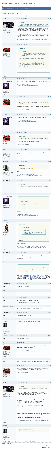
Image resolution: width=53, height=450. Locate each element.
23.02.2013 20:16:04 (22, 78)
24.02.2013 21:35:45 (22, 342)
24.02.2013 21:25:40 (22, 312)
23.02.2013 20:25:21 (22, 114)
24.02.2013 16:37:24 (22, 252)
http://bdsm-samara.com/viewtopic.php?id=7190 (35, 276)
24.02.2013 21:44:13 (22, 382)
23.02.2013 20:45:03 (22, 149)
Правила (17, 8)
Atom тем (49, 445)
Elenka (5, 79)
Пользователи (10, 8)
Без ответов (48, 10)
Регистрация (27, 8)
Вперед (33, 15)
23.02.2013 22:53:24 (22, 194)
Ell (3, 44)
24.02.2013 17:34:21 (22, 262)
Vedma (5, 220)
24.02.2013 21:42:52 (22, 365)
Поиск (21, 8)
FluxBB (49, 447)
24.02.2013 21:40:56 (22, 359)
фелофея (5, 161)
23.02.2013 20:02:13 (22, 44)
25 (22, 15)
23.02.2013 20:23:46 (22, 96)
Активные (43, 10)
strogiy (5, 149)
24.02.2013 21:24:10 (22, 306)
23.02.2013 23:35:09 (22, 220)
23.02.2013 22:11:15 (21, 180)
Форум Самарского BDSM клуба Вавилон (18, 3)
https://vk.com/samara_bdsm (16, 6)
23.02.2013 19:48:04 (22, 18)
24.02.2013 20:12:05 (22, 290)
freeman (5, 319)
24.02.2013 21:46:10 (22, 425)
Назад (8, 15)
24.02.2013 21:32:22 (22, 335)
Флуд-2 (18, 13)
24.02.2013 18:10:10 (22, 283)
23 (18, 15)
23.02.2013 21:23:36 (22, 161)
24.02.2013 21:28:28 (22, 319)
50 (30, 15)
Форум (3, 8)
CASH (4, 18)
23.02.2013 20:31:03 (22, 132)
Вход (33, 8)
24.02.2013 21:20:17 (22, 297)
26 (25, 15)
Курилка (11, 13)
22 (15, 15)
